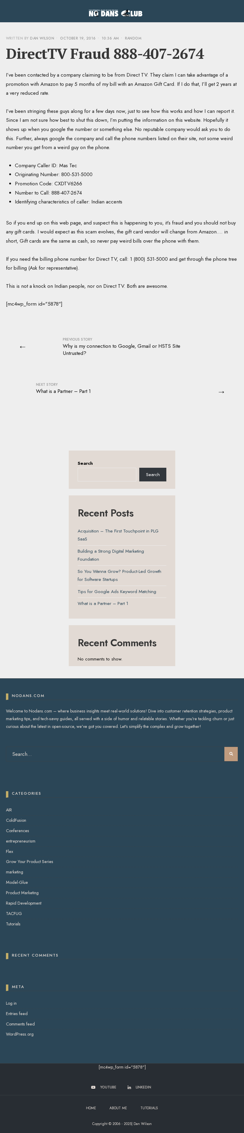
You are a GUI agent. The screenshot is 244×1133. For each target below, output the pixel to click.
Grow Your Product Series (29, 862)
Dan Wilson (42, 38)
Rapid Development (23, 903)
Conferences (17, 831)
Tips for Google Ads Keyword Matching (117, 591)
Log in (11, 1003)
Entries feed (17, 1014)
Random (133, 38)
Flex (9, 851)
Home (91, 1108)
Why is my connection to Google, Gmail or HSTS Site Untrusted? (121, 347)
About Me (118, 1108)
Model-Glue (17, 882)
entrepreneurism (20, 841)
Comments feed (20, 1024)
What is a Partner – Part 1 (63, 388)
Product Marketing (22, 893)
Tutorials (13, 924)
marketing (14, 872)
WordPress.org (20, 1034)
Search (85, 463)
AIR (9, 810)
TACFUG (14, 913)
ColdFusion (16, 820)
